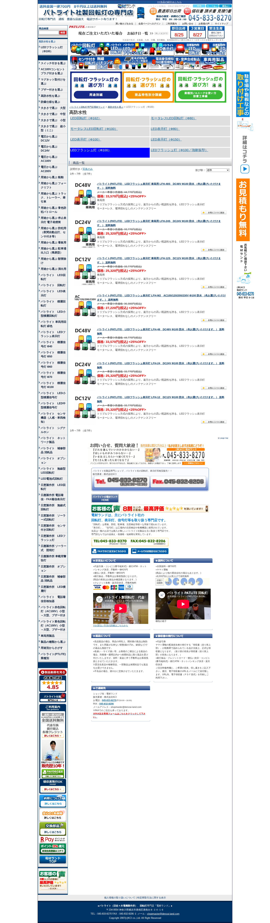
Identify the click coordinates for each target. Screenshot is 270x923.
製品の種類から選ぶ (53, 641)
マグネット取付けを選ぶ (53, 81)
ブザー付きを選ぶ (52, 89)
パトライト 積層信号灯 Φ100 (53, 385)
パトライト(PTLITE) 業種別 (53, 656)
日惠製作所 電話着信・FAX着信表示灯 (53, 497)
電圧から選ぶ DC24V (50, 148)
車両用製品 (48, 635)
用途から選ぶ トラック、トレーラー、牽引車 (53, 197)
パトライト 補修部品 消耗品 (53, 450)
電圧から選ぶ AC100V (50, 158)
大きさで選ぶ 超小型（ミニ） (53, 128)
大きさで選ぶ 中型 (53, 113)
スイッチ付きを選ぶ (53, 63)
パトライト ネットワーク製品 (53, 440)
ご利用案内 (171, 23)
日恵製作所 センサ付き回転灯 (53, 527)
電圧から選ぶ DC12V (50, 138)
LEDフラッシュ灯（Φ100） (52, 49)
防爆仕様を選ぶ (50, 101)
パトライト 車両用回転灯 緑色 (53, 323)
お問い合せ (187, 23)
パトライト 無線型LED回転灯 (53, 470)
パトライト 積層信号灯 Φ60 (53, 364)
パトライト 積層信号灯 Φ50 (53, 354)
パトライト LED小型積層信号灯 (53, 395)
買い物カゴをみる (124, 23)
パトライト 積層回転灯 (53, 303)
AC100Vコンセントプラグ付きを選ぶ (53, 71)
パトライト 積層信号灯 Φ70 (53, 374)
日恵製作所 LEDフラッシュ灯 (53, 537)
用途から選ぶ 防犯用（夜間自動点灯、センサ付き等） (53, 232)
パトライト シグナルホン (53, 429)
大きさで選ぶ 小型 (53, 120)
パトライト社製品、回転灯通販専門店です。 (170, 6)
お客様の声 (204, 23)
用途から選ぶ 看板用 (53, 242)
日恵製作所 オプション (53, 568)
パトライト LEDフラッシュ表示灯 (53, 334)
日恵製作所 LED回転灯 (53, 486)
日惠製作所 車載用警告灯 (53, 558)
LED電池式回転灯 (52, 478)
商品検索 (43, 28)
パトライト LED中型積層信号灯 (53, 405)
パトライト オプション (53, 460)
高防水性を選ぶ (47, 41)
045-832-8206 (106, 704)
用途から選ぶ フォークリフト (53, 185)
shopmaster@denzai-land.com (163, 913)
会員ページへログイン (149, 23)
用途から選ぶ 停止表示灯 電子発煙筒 (53, 219)
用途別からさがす (52, 647)
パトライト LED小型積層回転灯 (53, 313)
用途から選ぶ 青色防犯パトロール (53, 209)
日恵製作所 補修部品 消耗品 (53, 578)
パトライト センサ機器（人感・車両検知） (53, 417)
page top (224, 438)
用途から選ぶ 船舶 (52, 177)
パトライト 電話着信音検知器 (53, 598)
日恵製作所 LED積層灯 (53, 588)
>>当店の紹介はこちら (169, 2)
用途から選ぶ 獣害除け (53, 260)
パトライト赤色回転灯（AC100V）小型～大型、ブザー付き (53, 611)
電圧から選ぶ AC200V (50, 168)
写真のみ (87, 169)
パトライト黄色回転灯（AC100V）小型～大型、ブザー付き (53, 625)
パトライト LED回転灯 (53, 277)
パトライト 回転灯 (53, 285)
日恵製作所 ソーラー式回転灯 (53, 517)
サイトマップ (221, 23)
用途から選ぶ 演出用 (53, 268)
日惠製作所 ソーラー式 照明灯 (53, 547)
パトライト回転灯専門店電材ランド (87, 107)
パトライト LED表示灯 (53, 293)
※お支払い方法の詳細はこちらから (110, 625)
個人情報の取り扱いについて (119, 897)
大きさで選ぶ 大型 (53, 107)
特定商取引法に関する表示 (151, 897)
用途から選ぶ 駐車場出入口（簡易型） (53, 250)
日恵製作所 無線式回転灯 (53, 507)
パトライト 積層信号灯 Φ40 (53, 344)
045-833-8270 (109, 700)
